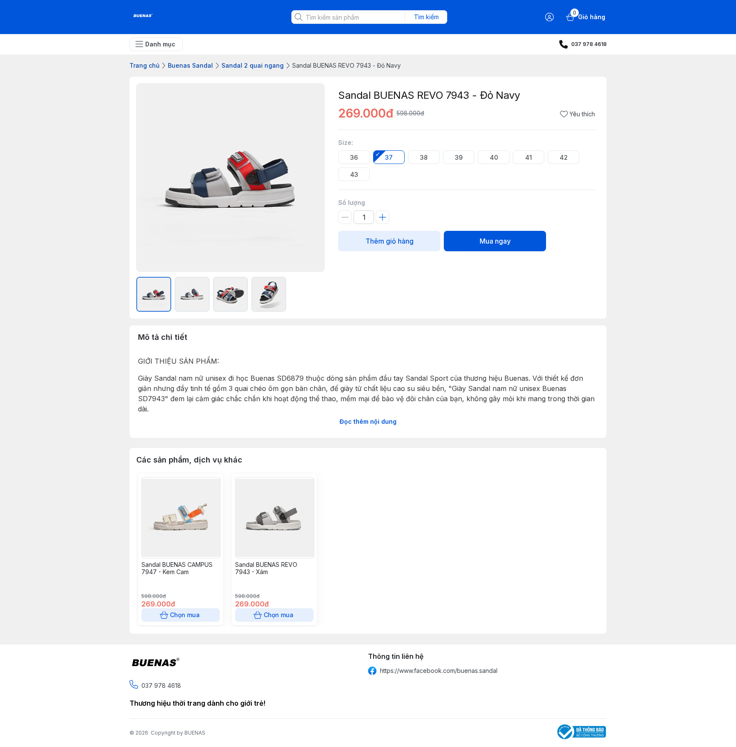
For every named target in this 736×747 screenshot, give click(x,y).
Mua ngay (495, 241)
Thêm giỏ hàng (389, 241)
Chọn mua (185, 614)
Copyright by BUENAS (178, 733)
